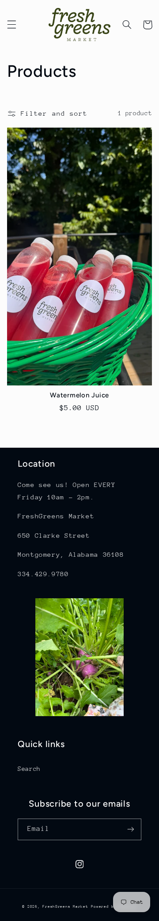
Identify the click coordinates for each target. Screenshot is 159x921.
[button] (11, 25)
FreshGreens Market (65, 906)
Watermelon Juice (79, 395)
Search (29, 768)
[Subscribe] (131, 829)
